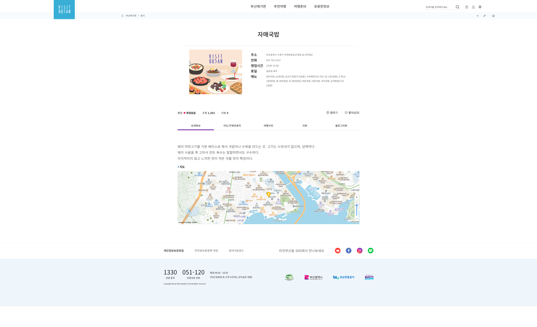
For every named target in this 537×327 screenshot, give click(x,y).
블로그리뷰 (341, 125)
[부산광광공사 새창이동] (343, 277)
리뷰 (224, 113)
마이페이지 (473, 7)
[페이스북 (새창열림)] (348, 250)
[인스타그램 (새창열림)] (359, 250)
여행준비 (300, 6)
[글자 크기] (477, 15)
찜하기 (333, 113)
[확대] (357, 197)
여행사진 (268, 125)
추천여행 (280, 6)
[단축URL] (485, 15)
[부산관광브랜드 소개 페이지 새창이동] (369, 277)
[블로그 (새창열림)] (370, 250)
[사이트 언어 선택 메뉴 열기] (480, 7)
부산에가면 (258, 6)
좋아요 (353, 113)
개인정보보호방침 (174, 250)
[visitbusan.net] (64, 12)
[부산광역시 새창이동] (313, 277)
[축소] (357, 218)
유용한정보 (321, 6)
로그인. (466, 7)
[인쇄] (493, 15)
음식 (143, 15)
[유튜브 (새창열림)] (338, 250)
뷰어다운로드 (236, 250)
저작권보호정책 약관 (206, 250)
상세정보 (196, 125)
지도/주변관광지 (232, 125)
